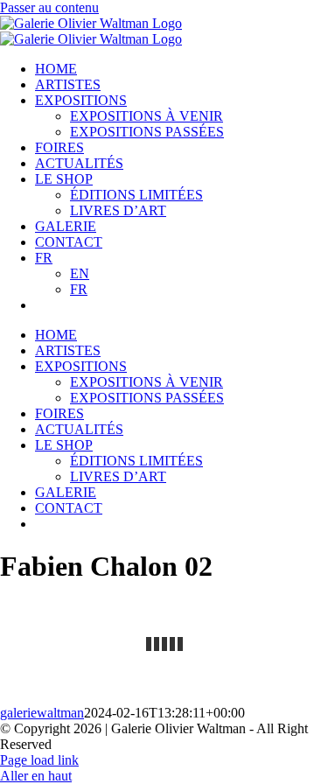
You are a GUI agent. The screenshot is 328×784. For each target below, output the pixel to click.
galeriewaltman (42, 712)
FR (43, 257)
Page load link (39, 759)
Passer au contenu (49, 7)
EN (79, 273)
